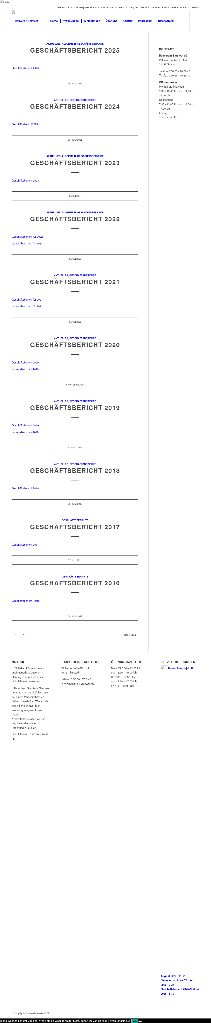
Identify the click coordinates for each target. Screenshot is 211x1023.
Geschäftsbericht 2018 (25, 488)
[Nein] (140, 1021)
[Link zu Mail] (196, 20)
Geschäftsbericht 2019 (25, 425)
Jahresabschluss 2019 (25, 432)
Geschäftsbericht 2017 (75, 526)
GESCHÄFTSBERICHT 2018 (75, 470)
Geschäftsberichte (90, 43)
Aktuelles (53, 43)
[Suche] (180, 20)
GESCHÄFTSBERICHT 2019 (75, 407)
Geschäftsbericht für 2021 (27, 299)
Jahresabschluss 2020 (25, 369)
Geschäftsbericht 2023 (75, 162)
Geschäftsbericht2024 (25, 124)
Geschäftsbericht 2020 (75, 344)
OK (135, 1020)
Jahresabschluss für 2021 (27, 306)
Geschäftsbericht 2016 (75, 582)
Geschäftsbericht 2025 (75, 50)
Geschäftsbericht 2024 (75, 106)
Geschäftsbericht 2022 (75, 218)
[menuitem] (54, 20)
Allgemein (69, 43)
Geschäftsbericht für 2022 (27, 236)
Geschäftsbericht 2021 (75, 281)
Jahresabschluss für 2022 (27, 243)
